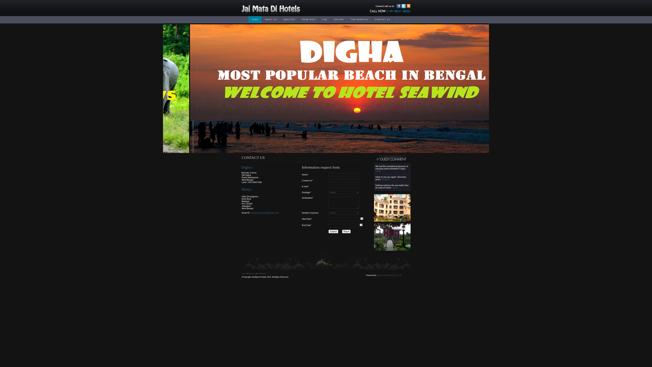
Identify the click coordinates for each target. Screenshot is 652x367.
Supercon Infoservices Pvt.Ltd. (389, 275)
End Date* (306, 225)
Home (244, 274)
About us (252, 274)
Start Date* (307, 219)
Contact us (262, 274)
